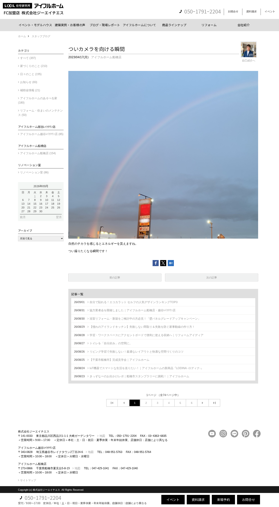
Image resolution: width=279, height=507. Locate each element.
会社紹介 (243, 25)
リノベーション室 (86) (34, 172)
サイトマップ (28, 480)
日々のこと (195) (31, 74)
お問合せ (233, 11)
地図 (102, 435)
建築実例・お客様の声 (70, 25)
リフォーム (209, 25)
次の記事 (211, 277)
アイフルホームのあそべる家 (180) (37, 100)
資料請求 (251, 11)
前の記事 (115, 277)
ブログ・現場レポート (105, 25)
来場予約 (223, 499)
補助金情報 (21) (30, 90)
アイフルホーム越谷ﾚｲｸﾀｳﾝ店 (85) (41, 134)
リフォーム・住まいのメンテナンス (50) (40, 112)
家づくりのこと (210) (33, 66)
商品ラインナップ (174, 25)
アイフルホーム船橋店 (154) (38, 153)
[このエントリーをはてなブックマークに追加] (171, 263)
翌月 (59, 217)
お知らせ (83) (28, 82)
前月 (23, 217)
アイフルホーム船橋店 (106, 57)
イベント (270, 11)
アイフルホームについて (139, 25)
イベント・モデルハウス (35, 25)
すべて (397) (28, 58)
